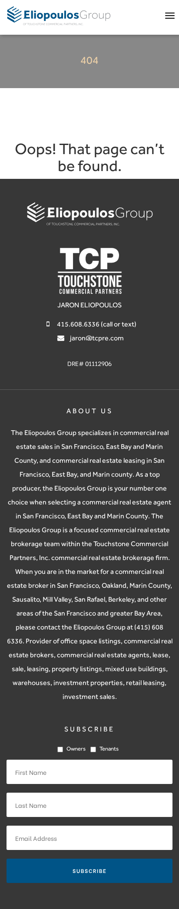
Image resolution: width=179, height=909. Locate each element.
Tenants (109, 748)
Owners (76, 748)
